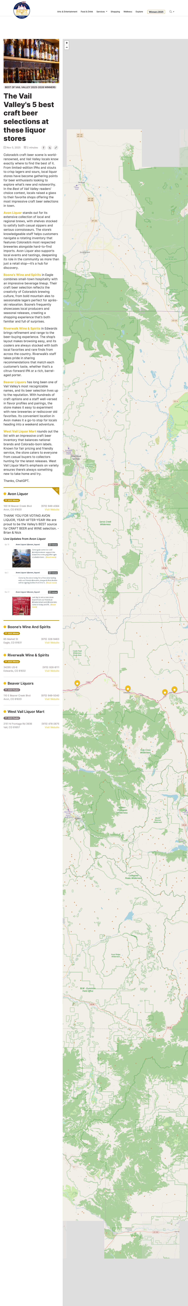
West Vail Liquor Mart (25, 711)
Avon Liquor (17, 494)
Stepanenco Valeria (39, 81)
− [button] (67, 47)
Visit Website (52, 509)
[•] (74, 680)
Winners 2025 (156, 12)
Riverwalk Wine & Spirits (28, 655)
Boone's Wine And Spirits (29, 627)
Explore (139, 11)
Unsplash (53, 81)
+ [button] (67, 43)
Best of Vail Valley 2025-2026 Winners (30, 87)
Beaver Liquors (20, 683)
